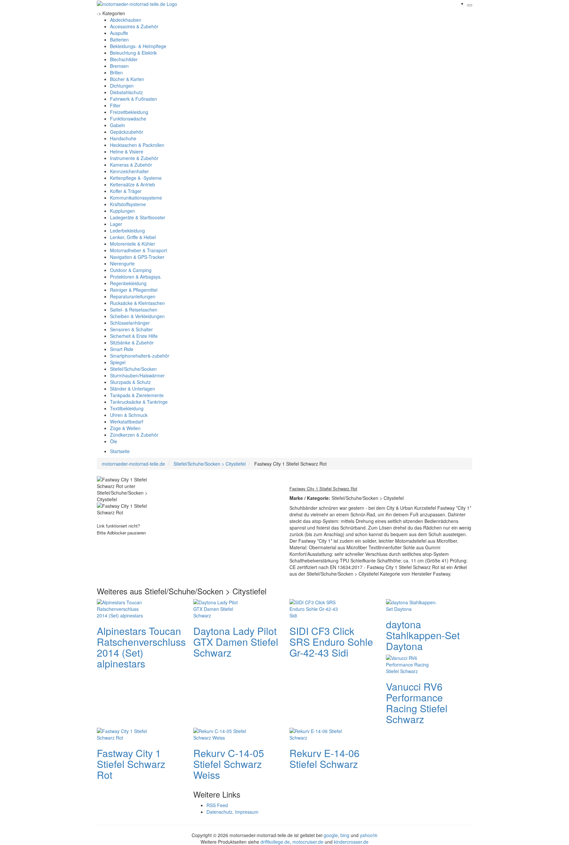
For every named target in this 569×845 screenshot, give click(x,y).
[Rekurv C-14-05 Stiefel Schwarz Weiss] (219, 733)
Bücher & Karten (127, 79)
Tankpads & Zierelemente (137, 395)
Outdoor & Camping (130, 270)
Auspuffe (119, 33)
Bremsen (119, 66)
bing (344, 835)
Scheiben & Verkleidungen (137, 316)
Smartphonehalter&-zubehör (139, 355)
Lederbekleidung (127, 230)
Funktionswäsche (128, 118)
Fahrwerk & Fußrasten (133, 98)
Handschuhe (123, 138)
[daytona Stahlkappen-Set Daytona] (412, 604)
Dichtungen (122, 85)
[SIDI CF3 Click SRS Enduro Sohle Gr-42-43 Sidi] (315, 608)
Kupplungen (122, 210)
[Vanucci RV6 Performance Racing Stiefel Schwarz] (412, 663)
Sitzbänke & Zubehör (132, 342)
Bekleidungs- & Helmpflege (138, 46)
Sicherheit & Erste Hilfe (134, 336)
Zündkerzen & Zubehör (134, 434)
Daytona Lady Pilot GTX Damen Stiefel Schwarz (235, 642)
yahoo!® (368, 835)
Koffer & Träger (126, 191)
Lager (116, 224)
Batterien (119, 39)
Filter (115, 105)
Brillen (116, 72)
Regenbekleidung (128, 283)
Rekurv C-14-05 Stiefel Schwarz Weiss (228, 764)
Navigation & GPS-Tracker (137, 257)
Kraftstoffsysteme (128, 204)
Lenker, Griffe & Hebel (133, 237)
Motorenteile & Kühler (132, 243)
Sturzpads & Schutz (130, 382)
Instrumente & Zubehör (134, 158)
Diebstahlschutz (126, 92)
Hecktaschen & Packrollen (137, 145)
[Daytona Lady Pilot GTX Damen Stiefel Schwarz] (219, 608)
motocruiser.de (307, 841)
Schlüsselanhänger (130, 322)
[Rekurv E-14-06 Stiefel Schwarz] (315, 733)
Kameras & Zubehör (131, 164)
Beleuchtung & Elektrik (133, 52)
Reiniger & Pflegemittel (133, 289)
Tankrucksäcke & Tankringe (139, 401)
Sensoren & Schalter (131, 329)
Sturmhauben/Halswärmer (137, 375)
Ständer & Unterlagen (132, 388)
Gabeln (117, 125)
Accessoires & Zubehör (134, 26)
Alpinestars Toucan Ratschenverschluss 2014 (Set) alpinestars (141, 647)
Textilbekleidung (127, 408)
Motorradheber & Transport (138, 250)
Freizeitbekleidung (129, 112)
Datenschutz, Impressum (232, 811)
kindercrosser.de (351, 841)
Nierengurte (122, 263)
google (331, 835)
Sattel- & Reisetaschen (133, 309)
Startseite (120, 451)
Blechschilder (124, 59)
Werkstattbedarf (126, 421)
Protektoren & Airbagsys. (136, 276)
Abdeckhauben (125, 19)
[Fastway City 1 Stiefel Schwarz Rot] (123, 733)
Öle (113, 441)
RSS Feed (217, 805)
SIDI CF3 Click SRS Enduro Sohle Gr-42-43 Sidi (331, 642)
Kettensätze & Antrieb (132, 184)
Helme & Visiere (126, 151)
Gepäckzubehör (126, 131)
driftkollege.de (275, 841)
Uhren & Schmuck (129, 415)
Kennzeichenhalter (129, 171)
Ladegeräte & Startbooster (137, 217)
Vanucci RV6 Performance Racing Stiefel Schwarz (416, 702)
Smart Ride (121, 349)
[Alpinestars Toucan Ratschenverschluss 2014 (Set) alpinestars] (123, 608)
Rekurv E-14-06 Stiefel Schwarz (324, 758)
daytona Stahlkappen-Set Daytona (423, 635)
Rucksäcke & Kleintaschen (137, 303)
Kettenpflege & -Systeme (136, 178)
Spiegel (117, 362)
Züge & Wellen (125, 428)
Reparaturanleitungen (132, 296)
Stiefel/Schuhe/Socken (133, 369)
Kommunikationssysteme (136, 197)
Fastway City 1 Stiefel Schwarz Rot (131, 764)
